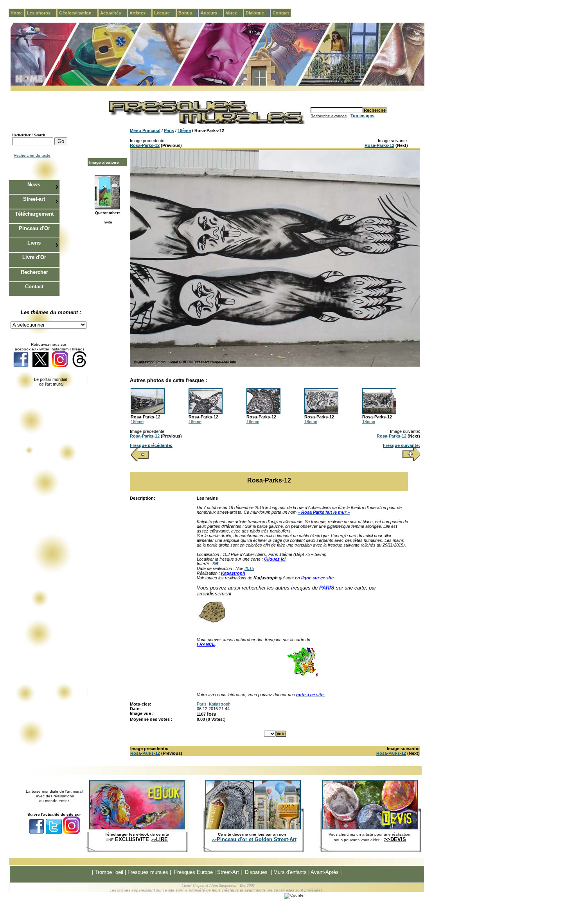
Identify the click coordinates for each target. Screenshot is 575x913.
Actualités (113, 13)
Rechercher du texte (32, 155)
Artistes (140, 13)
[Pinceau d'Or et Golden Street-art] (253, 827)
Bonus (188, 13)
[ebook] (137, 827)
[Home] (217, 84)
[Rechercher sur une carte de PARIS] (211, 621)
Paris (169, 130)
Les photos (42, 13)
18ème (184, 130)
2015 (249, 568)
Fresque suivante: (401, 445)
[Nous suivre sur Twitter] (40, 366)
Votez (234, 13)
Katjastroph (219, 704)
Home (17, 13)
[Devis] (370, 827)
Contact (281, 13)
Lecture (165, 13)
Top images (362, 115)
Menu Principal (145, 130)
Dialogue (258, 13)
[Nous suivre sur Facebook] (21, 366)
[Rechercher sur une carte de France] (302, 676)
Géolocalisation (78, 13)
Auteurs (212, 13)
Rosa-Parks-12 (145, 145)
